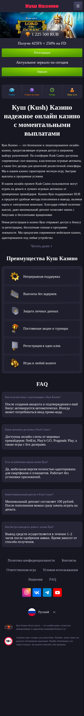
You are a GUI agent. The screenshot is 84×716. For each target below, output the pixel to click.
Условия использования (30, 619)
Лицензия (66, 619)
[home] (42, 6)
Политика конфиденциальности (42, 600)
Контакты (21, 609)
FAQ (42, 628)
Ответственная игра (54, 609)
